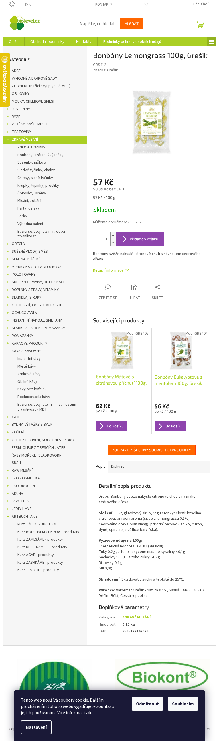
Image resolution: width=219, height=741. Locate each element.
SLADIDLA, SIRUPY (26, 297)
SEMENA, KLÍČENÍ (26, 259)
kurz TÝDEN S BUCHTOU (37, 524)
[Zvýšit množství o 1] (113, 235)
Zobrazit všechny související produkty (151, 449)
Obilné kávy (27, 382)
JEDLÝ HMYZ (22, 509)
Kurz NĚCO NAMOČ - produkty (42, 547)
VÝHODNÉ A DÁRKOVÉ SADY (34, 78)
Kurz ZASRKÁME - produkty (40, 562)
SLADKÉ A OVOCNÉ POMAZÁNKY (38, 328)
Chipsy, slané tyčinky (35, 178)
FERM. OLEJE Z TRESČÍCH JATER (39, 448)
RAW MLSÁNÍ (22, 470)
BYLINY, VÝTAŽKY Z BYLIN (32, 424)
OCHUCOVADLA (24, 313)
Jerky (22, 216)
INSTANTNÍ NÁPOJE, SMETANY (37, 320)
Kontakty (103, 4)
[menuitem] (13, 41)
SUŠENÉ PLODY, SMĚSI (30, 251)
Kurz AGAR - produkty (35, 555)
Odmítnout (147, 704)
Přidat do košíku (144, 238)
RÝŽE (16, 117)
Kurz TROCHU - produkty (38, 570)
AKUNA (17, 494)
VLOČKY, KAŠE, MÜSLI (29, 124)
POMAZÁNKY (22, 336)
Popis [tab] (101, 466)
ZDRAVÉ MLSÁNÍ (25, 139)
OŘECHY (18, 244)
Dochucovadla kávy (33, 397)
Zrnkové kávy (28, 374)
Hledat (132, 23)
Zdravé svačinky (31, 147)
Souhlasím (183, 704)
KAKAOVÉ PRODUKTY (29, 343)
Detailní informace (108, 270)
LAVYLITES (20, 501)
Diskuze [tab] (118, 466)
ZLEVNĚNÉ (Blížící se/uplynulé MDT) (41, 86)
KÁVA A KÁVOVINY (26, 351)
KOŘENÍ (18, 432)
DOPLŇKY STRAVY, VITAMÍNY (35, 290)
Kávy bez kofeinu (32, 389)
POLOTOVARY (23, 274)
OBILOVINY (20, 94)
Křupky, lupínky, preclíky (38, 185)
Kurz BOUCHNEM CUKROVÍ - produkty (48, 532)
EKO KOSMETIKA (26, 478)
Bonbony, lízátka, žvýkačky (40, 155)
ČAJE (16, 417)
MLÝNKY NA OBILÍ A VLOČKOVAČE (39, 267)
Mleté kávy (26, 366)
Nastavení (36, 727)
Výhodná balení (30, 224)
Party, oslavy (28, 208)
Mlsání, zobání (29, 201)
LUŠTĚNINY (21, 109)
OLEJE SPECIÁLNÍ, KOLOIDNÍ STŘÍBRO (43, 440)
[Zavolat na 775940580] (17, 4)
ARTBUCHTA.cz (24, 516)
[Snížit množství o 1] (113, 242)
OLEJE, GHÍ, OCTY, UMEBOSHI (36, 305)
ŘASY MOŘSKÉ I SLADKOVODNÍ (37, 455)
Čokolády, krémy (31, 193)
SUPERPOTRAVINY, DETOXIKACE (38, 282)
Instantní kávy (29, 359)
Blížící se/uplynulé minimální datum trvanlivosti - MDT (46, 407)
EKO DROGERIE (24, 486)
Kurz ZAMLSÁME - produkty (40, 539)
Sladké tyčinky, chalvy (36, 170)
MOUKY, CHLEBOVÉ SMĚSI (33, 101)
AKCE (16, 71)
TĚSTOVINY (21, 132)
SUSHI (17, 463)
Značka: (105, 70)
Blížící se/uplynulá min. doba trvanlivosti (41, 234)
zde (89, 713)
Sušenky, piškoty (32, 162)
